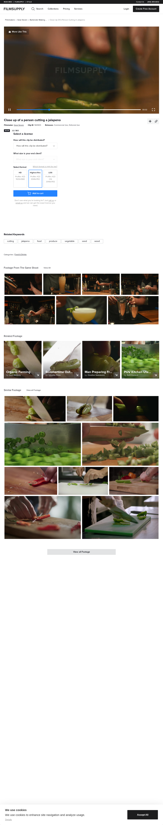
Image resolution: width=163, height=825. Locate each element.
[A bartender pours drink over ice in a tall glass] (62, 284)
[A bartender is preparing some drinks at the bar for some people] (29, 310)
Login (126, 8)
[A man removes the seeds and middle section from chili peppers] (42, 517)
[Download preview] (46, 418)
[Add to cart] (62, 418)
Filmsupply (19, 2)
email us (19, 203)
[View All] (47, 268)
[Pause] (9, 109)
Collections (53, 8)
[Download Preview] (22, 291)
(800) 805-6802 (153, 2)
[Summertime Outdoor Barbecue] (89, 408)
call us (51, 200)
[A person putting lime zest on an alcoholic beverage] (81, 310)
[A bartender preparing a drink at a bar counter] (101, 284)
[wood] (97, 241)
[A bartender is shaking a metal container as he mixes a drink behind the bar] (23, 284)
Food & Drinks (20, 254)
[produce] (53, 241)
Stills (29, 2)
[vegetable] (70, 241)
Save (30, 291)
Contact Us (140, 2)
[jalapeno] (25, 241)
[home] (16, 9)
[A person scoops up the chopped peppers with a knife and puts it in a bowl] (120, 444)
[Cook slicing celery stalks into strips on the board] (134, 481)
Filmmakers (10, 20)
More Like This (19, 31)
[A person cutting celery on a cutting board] (136, 408)
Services (78, 8)
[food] (39, 241)
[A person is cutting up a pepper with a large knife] (35, 409)
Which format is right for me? (45, 166)
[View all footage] (33, 390)
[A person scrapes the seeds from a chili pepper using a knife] (30, 481)
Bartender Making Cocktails (38, 20)
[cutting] (10, 241)
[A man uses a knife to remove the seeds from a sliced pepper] (83, 481)
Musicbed (8, 2)
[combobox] (35, 159)
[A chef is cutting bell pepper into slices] (120, 517)
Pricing (66, 8)
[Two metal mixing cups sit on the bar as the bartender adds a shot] (133, 310)
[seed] (84, 241)
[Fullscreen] (153, 109)
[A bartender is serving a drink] (140, 284)
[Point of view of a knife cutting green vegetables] (42, 444)
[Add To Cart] (38, 291)
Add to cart (37, 193)
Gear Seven (22, 20)
